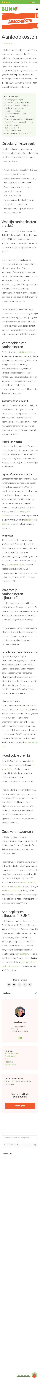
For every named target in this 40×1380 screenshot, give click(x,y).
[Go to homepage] (10, 8)
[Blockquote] (17, 1144)
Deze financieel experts (15, 1081)
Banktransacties (12, 1053)
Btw (6, 1059)
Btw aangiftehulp (23, 954)
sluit (17, 96)
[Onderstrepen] (9, 1144)
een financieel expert (11, 890)
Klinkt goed (20, 1106)
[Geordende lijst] (12, 1144)
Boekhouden (10, 1056)
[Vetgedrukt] (4, 1144)
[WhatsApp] (30, 984)
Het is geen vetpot (17, 564)
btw (25, 709)
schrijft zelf (23, 352)
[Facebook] (14, 984)
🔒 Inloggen (33, 2)
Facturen (9, 1061)
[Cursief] (6, 1144)
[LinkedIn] (19, 984)
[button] (37, 8)
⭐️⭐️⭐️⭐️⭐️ (6, 2)
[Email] (9, 984)
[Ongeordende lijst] (14, 1144)
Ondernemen (8, 43)
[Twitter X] (25, 984)
